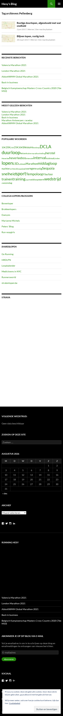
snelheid (9, 173)
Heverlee (5, 158)
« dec (4, 493)
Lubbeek (22, 164)
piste (26, 168)
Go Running (7, 254)
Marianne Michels (11, 220)
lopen (7, 163)
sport (21, 173)
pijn (22, 169)
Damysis (6, 215)
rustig (39, 168)
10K (4, 147)
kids (47, 158)
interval (39, 157)
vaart (27, 180)
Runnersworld (9, 277)
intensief (29, 158)
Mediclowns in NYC (11, 271)
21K (12, 147)
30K (21, 147)
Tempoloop (34, 174)
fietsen (23, 153)
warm (41, 179)
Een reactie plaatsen (44, 29)
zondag (8, 183)
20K (8, 147)
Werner (31, 29)
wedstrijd (52, 179)
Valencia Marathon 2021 (14, 65)
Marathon (32, 163)
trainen (7, 179)
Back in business (10, 82)
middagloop (47, 163)
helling (42, 153)
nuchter (6, 168)
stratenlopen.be (9, 283)
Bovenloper (7, 203)
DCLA (45, 146)
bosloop (36, 147)
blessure (28, 147)
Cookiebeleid (14, 703)
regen (32, 168)
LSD (15, 163)
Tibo (45, 174)
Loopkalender (8, 265)
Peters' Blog (8, 226)
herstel (50, 153)
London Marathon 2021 (13, 70)
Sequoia (48, 168)
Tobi (50, 174)
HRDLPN (6, 260)
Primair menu (59, 4)
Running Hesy (10, 542)
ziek (3, 183)
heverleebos (17, 158)
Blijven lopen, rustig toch (30, 36)
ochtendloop (15, 169)
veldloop (34, 179)
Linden (57, 158)
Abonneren (9, 659)
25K (16, 147)
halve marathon (33, 153)
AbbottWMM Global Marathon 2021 (20, 76)
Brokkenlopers (9, 209)
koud (51, 158)
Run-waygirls (8, 232)
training (18, 179)
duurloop (11, 152)
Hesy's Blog (9, 4)
